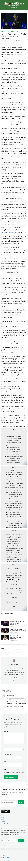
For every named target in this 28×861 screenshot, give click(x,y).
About (2, 819)
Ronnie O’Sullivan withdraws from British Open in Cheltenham (17, 623)
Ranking (3, 31)
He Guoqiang (22, 649)
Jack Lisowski (12, 652)
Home (2, 817)
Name (5, 746)
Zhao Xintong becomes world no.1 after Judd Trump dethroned (17, 637)
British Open (9, 649)
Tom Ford (11, 654)
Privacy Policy (4, 823)
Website (6, 762)
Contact (3, 821)
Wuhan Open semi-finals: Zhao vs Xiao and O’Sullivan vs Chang (18, 630)
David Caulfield (6, 40)
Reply (9, 699)
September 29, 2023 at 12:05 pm (15, 698)
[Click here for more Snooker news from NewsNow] (5, 811)
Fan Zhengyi (15, 649)
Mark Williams (4, 654)
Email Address (7, 754)
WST (13, 613)
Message (6, 731)
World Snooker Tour (12, 31)
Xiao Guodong (17, 654)
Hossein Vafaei (5, 652)
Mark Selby (19, 652)
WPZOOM (8, 857)
